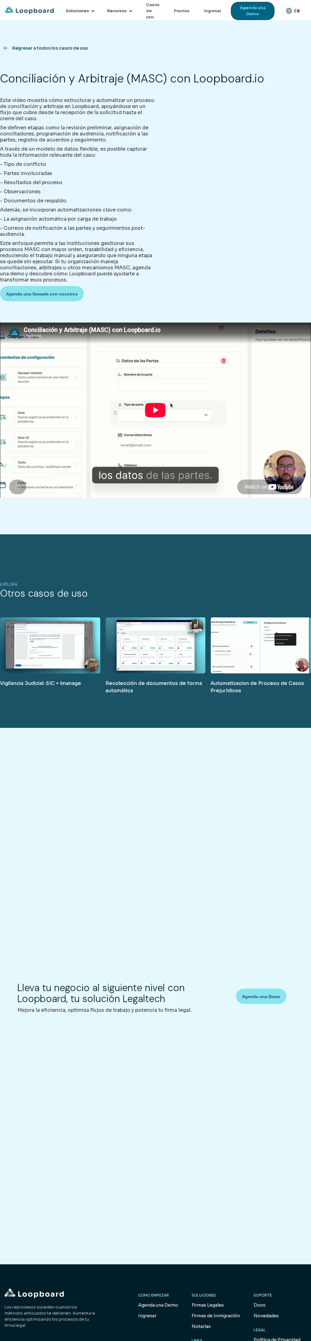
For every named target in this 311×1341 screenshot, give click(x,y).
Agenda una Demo (252, 10)
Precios (182, 10)
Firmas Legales (208, 1305)
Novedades (266, 1315)
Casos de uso (152, 10)
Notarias (201, 1326)
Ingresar (212, 10)
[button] (80, 11)
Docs (259, 1305)
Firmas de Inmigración (216, 1315)
